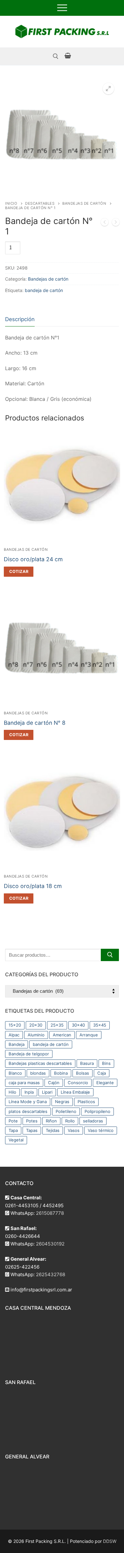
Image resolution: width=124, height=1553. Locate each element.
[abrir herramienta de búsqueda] (56, 56)
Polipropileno (97, 1111)
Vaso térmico (101, 1130)
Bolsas (82, 1073)
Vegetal (16, 1139)
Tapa (13, 1130)
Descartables (39, 203)
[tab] (20, 319)
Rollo (70, 1120)
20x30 (35, 1025)
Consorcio (78, 1082)
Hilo (12, 1092)
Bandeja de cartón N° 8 (34, 722)
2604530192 (50, 1244)
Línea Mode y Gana (28, 1101)
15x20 (15, 1025)
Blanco (15, 1073)
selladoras (93, 1120)
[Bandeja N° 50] (104, 223)
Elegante (105, 1082)
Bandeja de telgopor (29, 1053)
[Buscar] (110, 955)
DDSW (109, 1541)
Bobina (61, 1073)
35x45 (99, 1025)
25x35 (57, 1025)
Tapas (32, 1130)
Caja (101, 1073)
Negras (62, 1101)
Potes (32, 1120)
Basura (87, 1063)
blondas (38, 1073)
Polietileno (66, 1111)
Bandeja (16, 1044)
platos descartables (28, 1111)
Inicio (11, 203)
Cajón (53, 1082)
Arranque (88, 1034)
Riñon (51, 1120)
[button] (108, 88)
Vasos (73, 1130)
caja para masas (24, 1082)
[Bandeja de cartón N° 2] (116, 223)
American (62, 1034)
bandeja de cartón (44, 290)
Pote (13, 1120)
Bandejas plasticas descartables (40, 1063)
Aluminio (36, 1034)
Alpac (14, 1034)
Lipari (47, 1092)
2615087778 (50, 1213)
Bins (106, 1063)
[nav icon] (62, 8)
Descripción (20, 319)
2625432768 (50, 1274)
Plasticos (86, 1101)
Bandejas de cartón (84, 203)
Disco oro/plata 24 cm (33, 559)
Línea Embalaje (75, 1092)
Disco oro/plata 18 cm (33, 886)
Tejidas (52, 1130)
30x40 (78, 1025)
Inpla (29, 1092)
